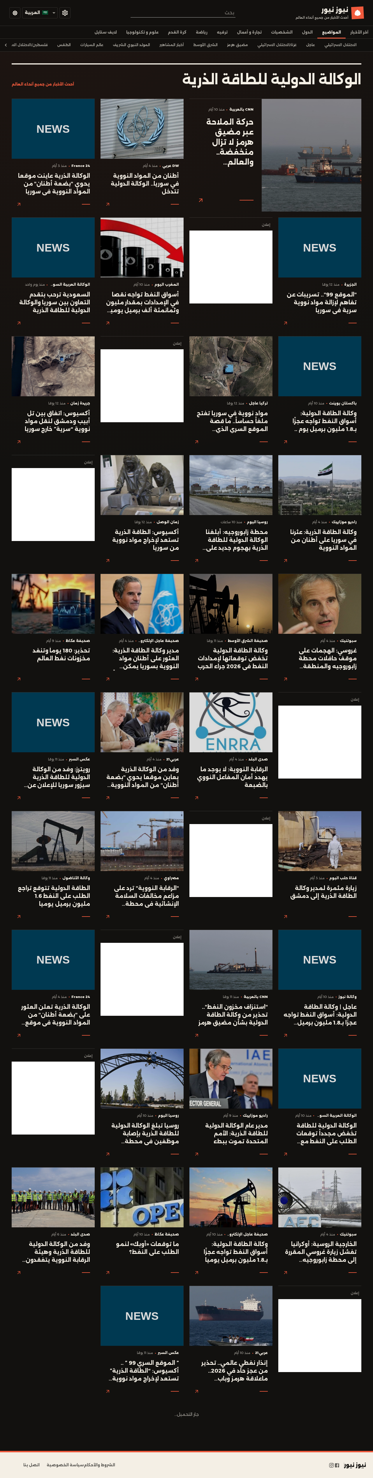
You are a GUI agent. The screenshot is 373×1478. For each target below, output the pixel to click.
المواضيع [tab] (331, 32)
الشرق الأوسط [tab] (205, 45)
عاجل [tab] (310, 45)
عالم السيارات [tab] (91, 45)
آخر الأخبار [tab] (359, 32)
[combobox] (183, 12)
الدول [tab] (307, 32)
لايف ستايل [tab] (105, 32)
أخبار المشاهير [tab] (171, 45)
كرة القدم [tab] (177, 32)
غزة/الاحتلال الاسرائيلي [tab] (277, 45)
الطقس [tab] (64, 45)
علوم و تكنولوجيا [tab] (142, 32)
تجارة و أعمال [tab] (249, 32)
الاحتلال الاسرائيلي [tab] (340, 45)
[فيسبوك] (337, 1465)
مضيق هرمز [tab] (237, 45)
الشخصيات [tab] (282, 32)
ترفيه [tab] (222, 32)
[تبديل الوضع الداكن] (14, 12)
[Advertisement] (230, 267)
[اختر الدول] (65, 12)
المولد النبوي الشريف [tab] (131, 45)
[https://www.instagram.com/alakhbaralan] (331, 1465)
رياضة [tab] (201, 32)
